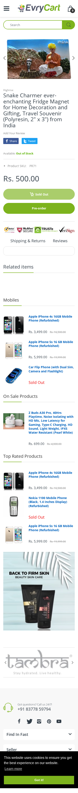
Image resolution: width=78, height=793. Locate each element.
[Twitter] (29, 721)
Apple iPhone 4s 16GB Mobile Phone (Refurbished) (50, 318)
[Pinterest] (49, 721)
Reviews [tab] (60, 240)
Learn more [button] (13, 769)
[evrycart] (39, 8)
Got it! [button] (39, 780)
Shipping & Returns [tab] (28, 240)
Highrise (8, 90)
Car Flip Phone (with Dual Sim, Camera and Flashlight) (51, 369)
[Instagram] (39, 721)
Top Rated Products (22, 456)
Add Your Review (14, 133)
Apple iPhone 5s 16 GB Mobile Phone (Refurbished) (51, 344)
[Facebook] (19, 721)
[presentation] (5, 662)
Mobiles (11, 300)
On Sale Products (20, 396)
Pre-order (39, 208)
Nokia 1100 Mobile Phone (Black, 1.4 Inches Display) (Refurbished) (48, 502)
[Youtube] (59, 721)
